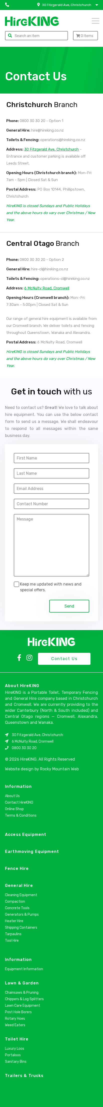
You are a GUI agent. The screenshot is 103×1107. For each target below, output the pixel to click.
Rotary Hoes (15, 1018)
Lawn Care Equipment (22, 1005)
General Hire (19, 885)
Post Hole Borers (18, 1012)
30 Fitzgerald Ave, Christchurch (51, 149)
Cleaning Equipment (21, 895)
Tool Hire (12, 940)
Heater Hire (14, 921)
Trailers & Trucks (24, 1075)
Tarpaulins (13, 934)
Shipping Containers (21, 927)
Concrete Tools (17, 908)
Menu (89, 20)
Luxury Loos (14, 1048)
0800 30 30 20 (32, 121)
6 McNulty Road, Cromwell (46, 288)
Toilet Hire (17, 1039)
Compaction (15, 901)
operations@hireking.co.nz (62, 140)
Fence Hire (17, 868)
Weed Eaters (15, 1025)
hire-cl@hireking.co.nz (49, 269)
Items (87, 36)
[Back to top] (95, 1097)
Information (18, 786)
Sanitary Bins (15, 1061)
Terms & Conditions (20, 815)
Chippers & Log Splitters (24, 999)
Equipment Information (24, 969)
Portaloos (13, 1055)
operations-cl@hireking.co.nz (65, 278)
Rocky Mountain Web (59, 769)
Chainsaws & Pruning (21, 992)
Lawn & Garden (22, 983)
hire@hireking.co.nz (47, 130)
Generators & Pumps (22, 914)
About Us (12, 796)
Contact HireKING (19, 802)
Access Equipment (25, 834)
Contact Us (64, 658)
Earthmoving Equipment (32, 851)
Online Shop (14, 809)
